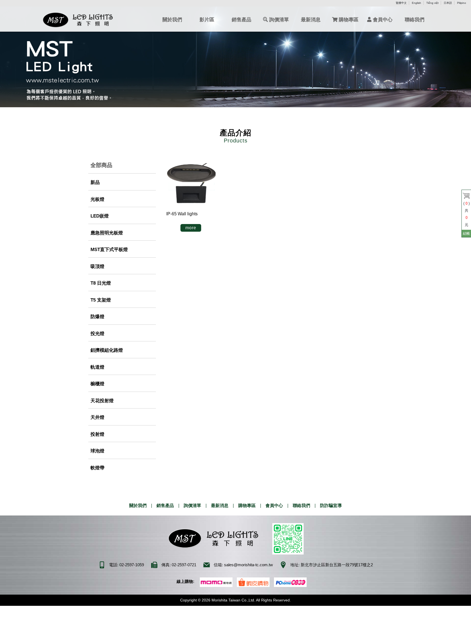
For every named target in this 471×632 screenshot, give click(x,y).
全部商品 (101, 165)
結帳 (466, 233)
